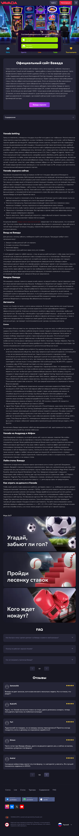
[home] (9, 3)
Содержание (44, 790)
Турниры (32, 790)
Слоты (8, 790)
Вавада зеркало (39, 105)
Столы (23, 790)
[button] (76, 25)
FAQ (54, 790)
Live (15, 790)
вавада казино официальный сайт (28, 222)
